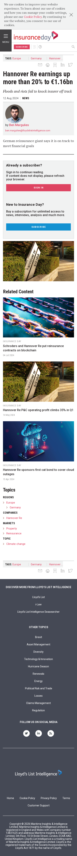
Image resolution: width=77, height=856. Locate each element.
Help (40, 46)
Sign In (34, 46)
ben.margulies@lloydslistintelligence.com (27, 130)
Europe (17, 58)
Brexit (38, 637)
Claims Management (38, 703)
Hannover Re (56, 58)
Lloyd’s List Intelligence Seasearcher (38, 611)
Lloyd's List (38, 597)
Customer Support (39, 805)
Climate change (15, 544)
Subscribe (22, 47)
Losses (38, 695)
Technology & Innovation (38, 659)
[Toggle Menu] (6, 35)
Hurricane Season (38, 666)
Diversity (38, 651)
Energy (38, 681)
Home (10, 798)
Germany (36, 58)
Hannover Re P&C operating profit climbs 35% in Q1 (38, 410)
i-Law (38, 604)
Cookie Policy (33, 17)
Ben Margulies (19, 125)
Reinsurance (13, 533)
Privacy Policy (49, 798)
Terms (66, 798)
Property (11, 528)
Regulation (38, 710)
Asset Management (38, 644)
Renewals (38, 673)
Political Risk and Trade (38, 688)
